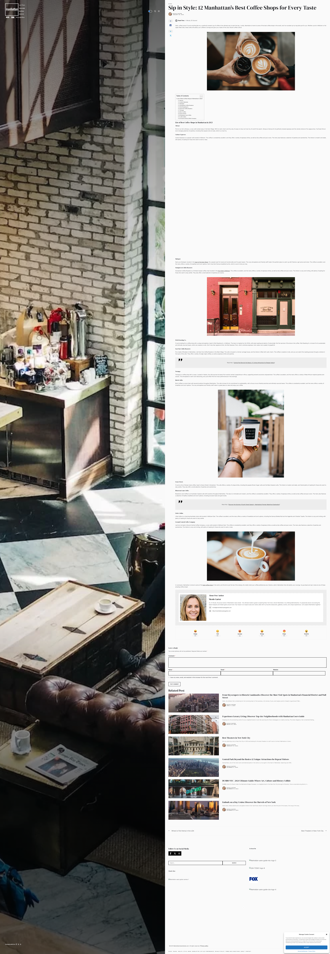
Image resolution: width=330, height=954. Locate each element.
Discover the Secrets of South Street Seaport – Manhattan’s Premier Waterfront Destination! (254, 504)
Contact (248, 951)
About (243, 951)
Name (170, 669)
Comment (171, 656)
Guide (170, 3)
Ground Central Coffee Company (188, 118)
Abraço (181, 100)
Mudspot (182, 103)
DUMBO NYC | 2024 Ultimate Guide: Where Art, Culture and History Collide (256, 780)
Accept (306, 947)
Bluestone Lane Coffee (185, 115)
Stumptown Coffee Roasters (187, 105)
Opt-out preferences (302, 951)
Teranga (182, 110)
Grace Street (183, 113)
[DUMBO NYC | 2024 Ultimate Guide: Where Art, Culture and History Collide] (193, 788)
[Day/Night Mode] (150, 11)
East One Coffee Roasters (186, 108)
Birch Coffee (183, 112)
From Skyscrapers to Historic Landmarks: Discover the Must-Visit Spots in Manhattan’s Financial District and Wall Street (274, 696)
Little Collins (183, 116)
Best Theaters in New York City (236, 737)
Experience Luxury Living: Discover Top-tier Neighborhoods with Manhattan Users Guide (263, 716)
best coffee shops (208, 585)
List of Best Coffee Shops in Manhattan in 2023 (189, 98)
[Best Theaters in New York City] (193, 745)
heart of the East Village (201, 262)
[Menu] (159, 11)
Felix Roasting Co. (184, 107)
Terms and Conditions (232, 951)
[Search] (155, 11)
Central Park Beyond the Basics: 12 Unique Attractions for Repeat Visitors (254, 362)
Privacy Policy (311, 951)
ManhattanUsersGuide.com (181, 946)
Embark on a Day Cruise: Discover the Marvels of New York (249, 802)
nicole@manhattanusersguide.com (222, 607)
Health (180, 951)
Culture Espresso (184, 102)
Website (275, 669)
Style (185, 951)
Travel (175, 951)
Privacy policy (204, 946)
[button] (326, 934)
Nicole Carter (177, 13)
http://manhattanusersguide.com (221, 611)
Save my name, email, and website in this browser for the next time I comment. (194, 677)
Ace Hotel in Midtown (224, 270)
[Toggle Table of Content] (200, 96)
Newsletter (196, 951)
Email (223, 669)
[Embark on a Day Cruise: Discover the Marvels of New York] (193, 810)
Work (189, 951)
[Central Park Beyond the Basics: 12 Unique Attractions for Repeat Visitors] (193, 767)
